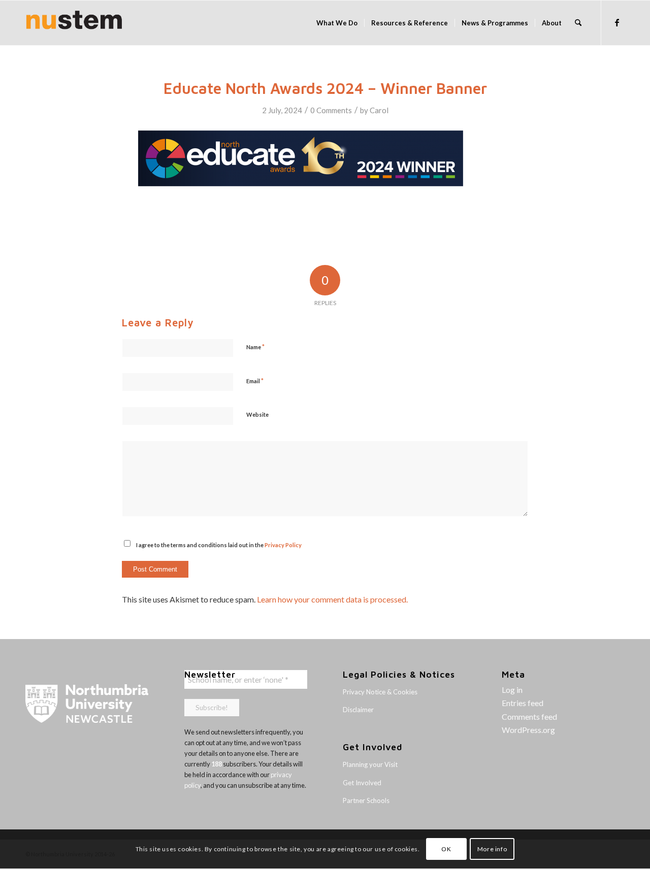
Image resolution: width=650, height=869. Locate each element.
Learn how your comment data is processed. (332, 599)
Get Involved (362, 783)
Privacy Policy (283, 545)
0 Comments (331, 110)
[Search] (578, 23)
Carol (379, 110)
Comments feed (529, 716)
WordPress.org (528, 729)
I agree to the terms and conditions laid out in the (219, 545)
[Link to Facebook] (617, 22)
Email (255, 381)
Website (257, 414)
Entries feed (522, 703)
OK (446, 849)
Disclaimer (358, 710)
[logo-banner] (74, 23)
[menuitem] (337, 23)
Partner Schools (366, 800)
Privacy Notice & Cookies (380, 692)
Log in (512, 689)
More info (492, 849)
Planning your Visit (370, 764)
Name (255, 347)
